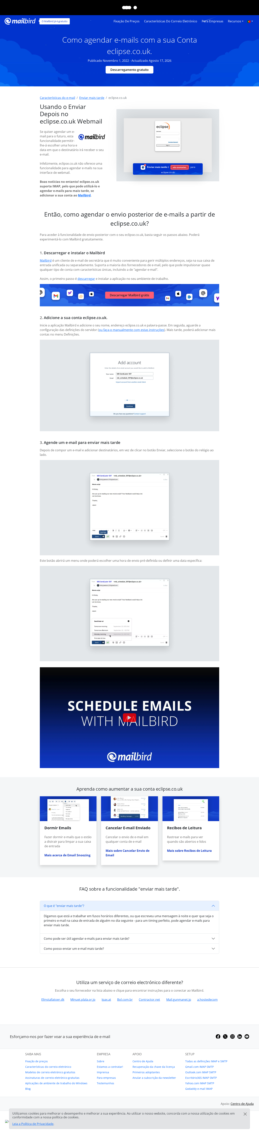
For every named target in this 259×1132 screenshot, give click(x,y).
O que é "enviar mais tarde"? (64, 906)
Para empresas (212, 21)
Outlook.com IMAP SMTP (200, 1072)
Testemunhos (105, 1083)
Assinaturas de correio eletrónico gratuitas (52, 1078)
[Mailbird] (20, 20)
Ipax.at (106, 999)
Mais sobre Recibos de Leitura (189, 851)
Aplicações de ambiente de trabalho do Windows (56, 1083)
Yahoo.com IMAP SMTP (199, 1083)
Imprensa (103, 1072)
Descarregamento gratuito (129, 70)
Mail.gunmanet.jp (178, 999)
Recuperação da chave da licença (154, 1067)
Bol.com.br (125, 999)
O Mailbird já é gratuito (54, 21)
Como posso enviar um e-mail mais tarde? (74, 949)
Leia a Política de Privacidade (32, 1124)
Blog (28, 1089)
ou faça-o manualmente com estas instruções (131, 330)
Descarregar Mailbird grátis (129, 295)
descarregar (86, 279)
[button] (250, 21)
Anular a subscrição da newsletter (154, 1078)
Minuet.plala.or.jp (82, 999)
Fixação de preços (127, 21)
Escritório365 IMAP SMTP (201, 1078)
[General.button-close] (245, 1114)
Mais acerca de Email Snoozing (67, 855)
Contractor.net (149, 999)
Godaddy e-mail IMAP (199, 1089)
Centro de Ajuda (143, 1061)
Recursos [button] (234, 21)
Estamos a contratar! (110, 1067)
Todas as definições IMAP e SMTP (206, 1061)
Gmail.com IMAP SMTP (199, 1067)
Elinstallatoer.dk (52, 999)
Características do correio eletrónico (170, 21)
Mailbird (84, 195)
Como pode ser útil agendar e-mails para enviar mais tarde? (86, 938)
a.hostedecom (207, 999)
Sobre (100, 1061)
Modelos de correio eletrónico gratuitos (50, 1072)
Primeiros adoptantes (146, 1072)
